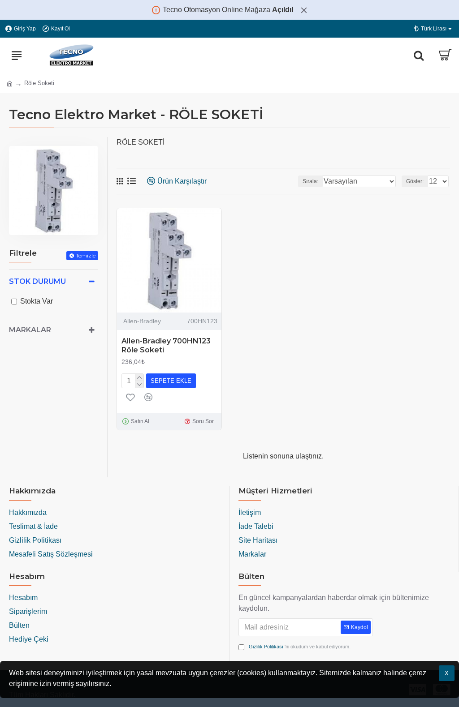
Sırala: (310, 181)
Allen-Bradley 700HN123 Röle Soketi (166, 346)
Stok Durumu (37, 281)
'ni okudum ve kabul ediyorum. (300, 646)
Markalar (30, 330)
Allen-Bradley (142, 321)
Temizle (85, 255)
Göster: (415, 181)
